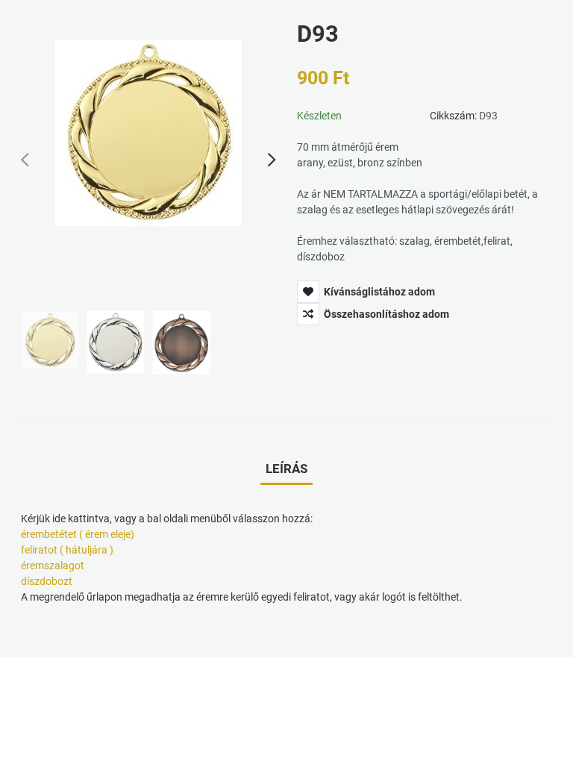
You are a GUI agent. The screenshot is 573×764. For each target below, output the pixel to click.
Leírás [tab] (286, 468)
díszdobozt (46, 581)
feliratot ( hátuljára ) (67, 550)
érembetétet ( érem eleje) (77, 534)
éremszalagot (52, 566)
